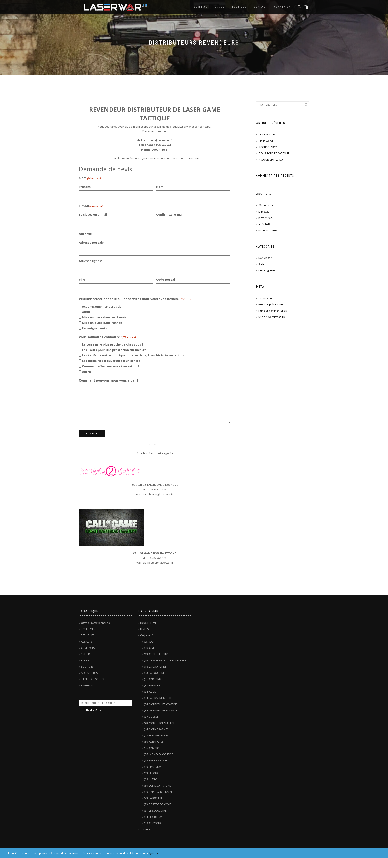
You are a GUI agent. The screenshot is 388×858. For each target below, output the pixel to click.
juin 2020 (263, 211)
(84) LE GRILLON (153, 817)
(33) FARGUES (152, 685)
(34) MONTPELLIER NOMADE (160, 710)
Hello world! (266, 141)
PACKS (85, 660)
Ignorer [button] (153, 853)
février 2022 (265, 205)
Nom (159, 187)
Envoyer (92, 433)
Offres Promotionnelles (95, 623)
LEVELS (144, 629)
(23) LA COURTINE (154, 673)
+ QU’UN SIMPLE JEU (271, 159)
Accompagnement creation (102, 306)
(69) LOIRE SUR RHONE (157, 785)
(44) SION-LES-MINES (156, 729)
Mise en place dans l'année (102, 323)
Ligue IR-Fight (148, 623)
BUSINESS (201, 7)
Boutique (239, 7)
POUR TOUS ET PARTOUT (274, 153)
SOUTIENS (87, 666)
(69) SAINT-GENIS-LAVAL (158, 792)
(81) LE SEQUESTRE (155, 810)
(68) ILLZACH (151, 779)
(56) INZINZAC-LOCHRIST (158, 754)
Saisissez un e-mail (93, 214)
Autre (86, 372)
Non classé (265, 258)
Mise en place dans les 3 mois (104, 317)
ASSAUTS (86, 641)
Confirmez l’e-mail (169, 214)
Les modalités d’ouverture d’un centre (111, 361)
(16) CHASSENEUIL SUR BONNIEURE (165, 660)
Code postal (165, 279)
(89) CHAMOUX (153, 823)
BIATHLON (87, 685)
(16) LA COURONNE (155, 666)
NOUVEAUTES (267, 134)
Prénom (85, 187)
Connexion (282, 7)
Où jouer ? (146, 635)
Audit (86, 312)
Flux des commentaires (272, 310)
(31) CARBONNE (153, 679)
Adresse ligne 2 (90, 261)
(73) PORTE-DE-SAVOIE (157, 804)
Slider (262, 264)
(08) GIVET (150, 648)
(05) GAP (149, 641)
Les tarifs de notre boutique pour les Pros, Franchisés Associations (133, 355)
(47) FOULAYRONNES (156, 735)
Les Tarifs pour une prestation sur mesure (114, 350)
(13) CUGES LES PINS (156, 654)
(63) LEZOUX (151, 773)
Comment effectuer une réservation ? (111, 366)
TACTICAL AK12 (268, 147)
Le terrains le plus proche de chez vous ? (112, 344)
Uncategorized (267, 270)
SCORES (145, 829)
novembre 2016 (267, 230)
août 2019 (264, 224)
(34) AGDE (150, 691)
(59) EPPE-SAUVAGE (156, 760)
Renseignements (94, 328)
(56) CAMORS (152, 748)
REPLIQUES (87, 635)
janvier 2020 (265, 218)
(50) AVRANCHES (154, 742)
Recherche (93, 710)
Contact (260, 7)
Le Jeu (220, 7)
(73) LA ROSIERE (153, 798)
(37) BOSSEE (151, 716)
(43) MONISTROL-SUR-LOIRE (160, 723)
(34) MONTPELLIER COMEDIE (160, 704)
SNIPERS (86, 654)
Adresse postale (91, 242)
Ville (82, 279)
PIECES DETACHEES (92, 679)
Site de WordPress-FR (271, 317)
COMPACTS (88, 648)
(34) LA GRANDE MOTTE (158, 698)
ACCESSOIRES (89, 673)
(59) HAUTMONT (153, 767)
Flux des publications (271, 304)
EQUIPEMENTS (89, 629)
